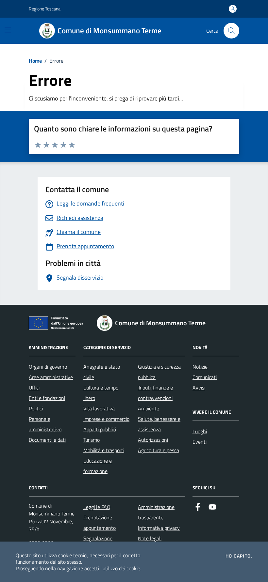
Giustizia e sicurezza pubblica (159, 372)
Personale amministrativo (45, 424)
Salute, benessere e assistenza (159, 424)
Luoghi (200, 431)
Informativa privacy (159, 528)
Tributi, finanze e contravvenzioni (155, 393)
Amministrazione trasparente (156, 512)
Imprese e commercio (106, 419)
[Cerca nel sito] (231, 30)
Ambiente (148, 408)
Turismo (91, 440)
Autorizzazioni (153, 440)
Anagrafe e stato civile (101, 372)
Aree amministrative (51, 377)
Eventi (200, 442)
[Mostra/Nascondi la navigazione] (8, 30)
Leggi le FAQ (96, 507)
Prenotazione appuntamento (99, 522)
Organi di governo (48, 367)
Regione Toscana (44, 8)
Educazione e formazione (97, 466)
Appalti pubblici (99, 429)
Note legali (149, 538)
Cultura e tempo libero (100, 393)
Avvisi (199, 387)
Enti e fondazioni (47, 398)
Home (35, 61)
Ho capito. (239, 556)
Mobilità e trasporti (103, 450)
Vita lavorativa (99, 408)
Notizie (200, 367)
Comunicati (205, 377)
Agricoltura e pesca (158, 450)
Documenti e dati (47, 440)
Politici (36, 408)
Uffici (34, 387)
